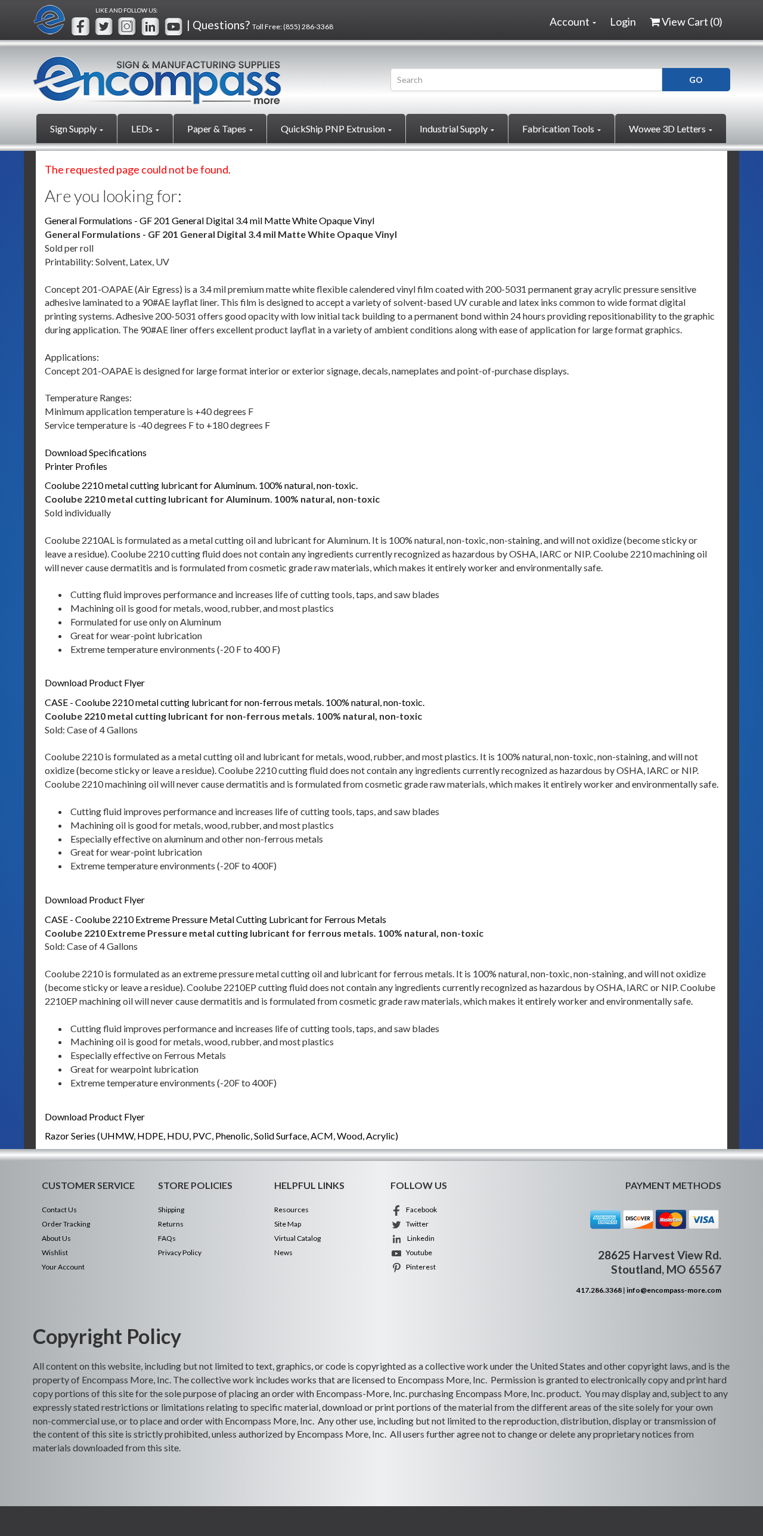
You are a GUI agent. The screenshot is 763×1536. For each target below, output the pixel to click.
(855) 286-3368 (308, 26)
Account (570, 21)
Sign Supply (74, 128)
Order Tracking (66, 1223)
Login (623, 21)
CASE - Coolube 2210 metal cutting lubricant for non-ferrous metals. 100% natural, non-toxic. (234, 702)
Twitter (415, 1223)
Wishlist (55, 1252)
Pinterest (419, 1266)
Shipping (171, 1209)
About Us (56, 1238)
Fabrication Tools (559, 128)
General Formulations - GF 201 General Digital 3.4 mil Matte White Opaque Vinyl (209, 220)
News (283, 1252)
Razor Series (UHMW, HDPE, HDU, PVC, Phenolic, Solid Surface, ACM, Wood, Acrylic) (221, 1135)
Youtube (417, 1252)
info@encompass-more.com (673, 1290)
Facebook (419, 1209)
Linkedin (418, 1238)
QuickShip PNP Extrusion (334, 128)
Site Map (287, 1223)
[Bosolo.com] (203, 80)
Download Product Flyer (95, 682)
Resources (291, 1209)
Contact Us (59, 1209)
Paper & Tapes (217, 128)
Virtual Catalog (297, 1238)
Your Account (63, 1266)
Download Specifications (96, 452)
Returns (171, 1223)
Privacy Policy (179, 1252)
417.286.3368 (599, 1290)
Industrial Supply (454, 128)
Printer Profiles (76, 466)
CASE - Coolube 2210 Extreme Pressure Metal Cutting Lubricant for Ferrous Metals (215, 919)
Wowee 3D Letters (668, 128)
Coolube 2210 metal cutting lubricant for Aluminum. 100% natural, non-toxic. (201, 485)
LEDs (142, 128)
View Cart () (692, 21)
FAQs (167, 1238)
